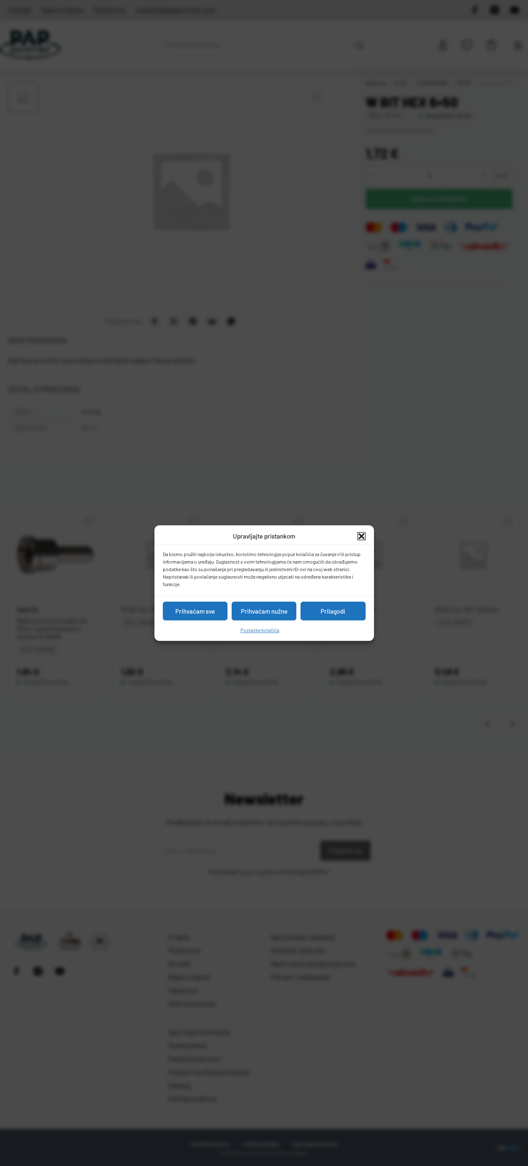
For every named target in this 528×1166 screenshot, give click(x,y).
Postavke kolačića (259, 630)
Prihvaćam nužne (264, 611)
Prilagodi (333, 611)
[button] (361, 536)
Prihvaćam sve (195, 611)
